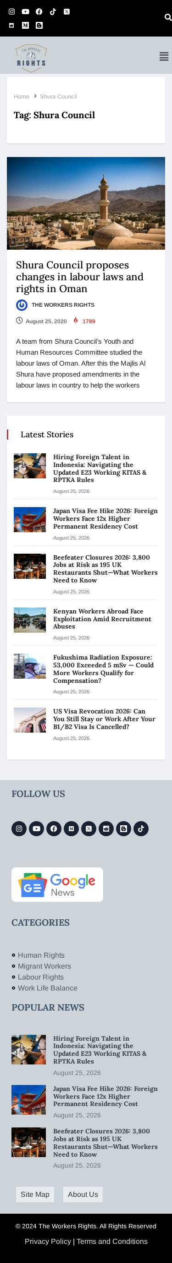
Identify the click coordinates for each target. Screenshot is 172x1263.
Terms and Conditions (112, 1241)
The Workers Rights (62, 305)
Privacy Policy (48, 1241)
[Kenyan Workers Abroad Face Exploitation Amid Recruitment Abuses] (30, 620)
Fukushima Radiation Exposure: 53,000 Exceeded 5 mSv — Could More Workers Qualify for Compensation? (103, 668)
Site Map (35, 1194)
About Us (83, 1194)
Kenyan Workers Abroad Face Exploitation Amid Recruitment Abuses (102, 619)
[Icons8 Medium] (71, 828)
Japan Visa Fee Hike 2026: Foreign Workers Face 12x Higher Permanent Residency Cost (105, 518)
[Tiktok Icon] (53, 11)
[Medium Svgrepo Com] (25, 25)
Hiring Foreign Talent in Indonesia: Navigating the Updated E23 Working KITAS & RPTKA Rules (99, 468)
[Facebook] (39, 11)
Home (21, 96)
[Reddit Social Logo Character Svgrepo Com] (11, 25)
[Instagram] (11, 11)
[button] (164, 56)
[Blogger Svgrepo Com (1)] (39, 25)
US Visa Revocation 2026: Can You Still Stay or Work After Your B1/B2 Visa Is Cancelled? (104, 719)
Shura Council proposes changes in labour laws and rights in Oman (80, 276)
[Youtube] (25, 11)
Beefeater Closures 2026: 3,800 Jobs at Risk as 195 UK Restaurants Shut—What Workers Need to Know (105, 568)
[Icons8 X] (66, 11)
